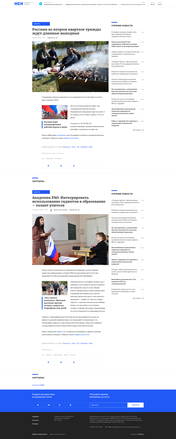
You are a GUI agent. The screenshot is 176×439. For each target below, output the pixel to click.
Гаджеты (49, 355)
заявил (59, 332)
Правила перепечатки (39, 434)
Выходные (58, 158)
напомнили (61, 135)
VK (78, 147)
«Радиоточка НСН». (82, 335)
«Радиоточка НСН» (71, 138)
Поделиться (51, 38)
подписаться (136, 405)
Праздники (50, 158)
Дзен (74, 147)
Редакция (35, 416)
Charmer (141, 434)
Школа (66, 355)
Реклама (35, 424)
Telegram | (85, 147)
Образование (58, 355)
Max (90, 147)
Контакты (35, 420)
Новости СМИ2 (38, 385)
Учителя (73, 355)
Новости (66, 147)
